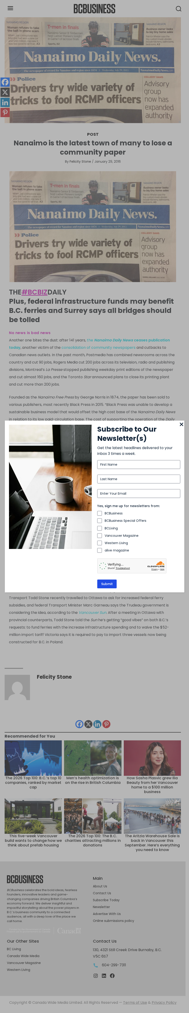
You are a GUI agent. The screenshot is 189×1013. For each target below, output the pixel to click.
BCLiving (111, 528)
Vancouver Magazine (122, 535)
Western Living (116, 543)
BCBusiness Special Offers (125, 520)
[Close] (181, 425)
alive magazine (117, 550)
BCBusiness (114, 513)
